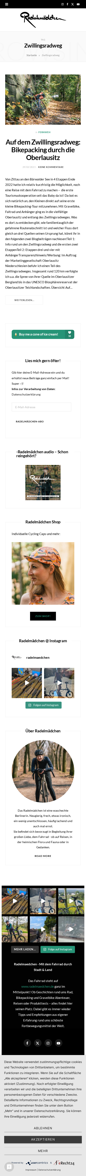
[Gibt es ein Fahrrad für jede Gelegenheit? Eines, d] (15, 929)
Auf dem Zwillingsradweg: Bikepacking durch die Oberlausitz (43, 149)
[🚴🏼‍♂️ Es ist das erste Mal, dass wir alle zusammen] (43, 929)
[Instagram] (48, 1043)
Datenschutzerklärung (26, 394)
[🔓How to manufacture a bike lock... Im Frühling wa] (27, 683)
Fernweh (44, 132)
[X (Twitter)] (38, 1043)
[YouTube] (58, 1043)
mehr (43, 1151)
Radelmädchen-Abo (30, 421)
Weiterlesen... (24, 300)
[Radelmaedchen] (43, 19)
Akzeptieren (43, 1139)
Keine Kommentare (51, 167)
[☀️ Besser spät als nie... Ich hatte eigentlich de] (59, 683)
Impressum (31, 1169)
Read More (43, 855)
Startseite (32, 55)
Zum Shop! (43, 616)
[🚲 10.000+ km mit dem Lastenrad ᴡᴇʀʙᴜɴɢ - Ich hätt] (71, 929)
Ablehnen (43, 1128)
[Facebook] (27, 1043)
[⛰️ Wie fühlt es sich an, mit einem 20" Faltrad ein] (71, 901)
